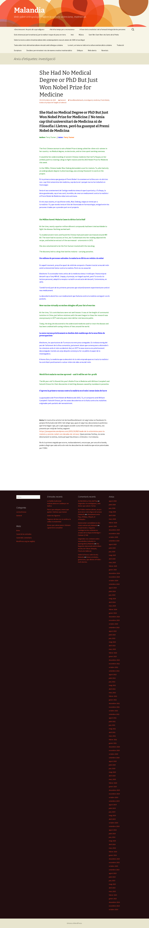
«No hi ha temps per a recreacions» (62, 29)
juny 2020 (112, 768)
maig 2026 (112, 512)
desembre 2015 (114, 859)
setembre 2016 (114, 826)
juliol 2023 (112, 635)
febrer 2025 (113, 566)
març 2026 (112, 519)
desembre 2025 (114, 530)
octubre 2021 (113, 711)
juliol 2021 (112, 721)
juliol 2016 (112, 833)
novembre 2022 (114, 664)
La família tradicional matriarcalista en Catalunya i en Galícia (58, 503)
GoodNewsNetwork (76, 100)
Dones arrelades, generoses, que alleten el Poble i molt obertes (89, 559)
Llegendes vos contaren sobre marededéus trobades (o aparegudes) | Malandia (88, 541)
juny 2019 (112, 812)
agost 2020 (113, 761)
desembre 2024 (114, 573)
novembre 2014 (114, 906)
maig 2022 (112, 685)
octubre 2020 (113, 754)
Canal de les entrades (23, 534)
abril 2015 (112, 888)
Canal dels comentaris (24, 538)
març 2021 (112, 736)
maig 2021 (112, 729)
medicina (96, 100)
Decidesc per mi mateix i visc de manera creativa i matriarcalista (49, 50)
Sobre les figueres (53, 515)
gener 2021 (113, 743)
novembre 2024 (114, 577)
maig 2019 (112, 815)
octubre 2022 (113, 667)
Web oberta (92, 50)
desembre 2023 (114, 617)
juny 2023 (112, 638)
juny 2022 (112, 682)
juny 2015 (112, 880)
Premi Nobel (105, 100)
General (63, 100)
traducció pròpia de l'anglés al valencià (52, 102)
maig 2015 (112, 884)
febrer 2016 (113, 852)
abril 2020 (112, 776)
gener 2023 (113, 656)
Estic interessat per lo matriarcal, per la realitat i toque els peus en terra (40, 35)
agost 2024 (113, 588)
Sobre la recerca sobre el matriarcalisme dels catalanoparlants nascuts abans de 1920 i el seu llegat (49, 40)
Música (81, 35)
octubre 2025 (113, 537)
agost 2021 (113, 718)
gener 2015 (113, 899)
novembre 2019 (114, 794)
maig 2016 (112, 841)
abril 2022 (112, 689)
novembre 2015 (114, 862)
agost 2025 (113, 544)
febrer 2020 (113, 783)
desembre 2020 (114, 747)
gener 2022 (113, 700)
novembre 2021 (114, 707)
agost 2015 (113, 873)
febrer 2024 (113, 609)
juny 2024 (112, 595)
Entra (18, 530)
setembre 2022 (114, 671)
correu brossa (21, 512)
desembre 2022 (114, 660)
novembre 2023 (114, 620)
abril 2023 (112, 646)
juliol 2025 (112, 548)
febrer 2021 (113, 740)
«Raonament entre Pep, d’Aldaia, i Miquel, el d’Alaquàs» (89, 516)
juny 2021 (112, 725)
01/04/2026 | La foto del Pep (87, 501)
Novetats (104, 50)
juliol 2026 (112, 505)
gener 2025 (113, 570)
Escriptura (17, 50)
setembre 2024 (114, 584)
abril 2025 (112, 559)
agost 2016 (113, 830)
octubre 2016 (113, 823)
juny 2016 (112, 837)
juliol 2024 (112, 591)
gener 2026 (113, 526)
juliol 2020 (112, 765)
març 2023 (112, 649)
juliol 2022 (112, 678)
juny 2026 (112, 508)
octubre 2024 (113, 580)
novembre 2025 (114, 533)
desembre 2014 (114, 902)
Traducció (120, 45)
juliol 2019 (112, 808)
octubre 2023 (113, 624)
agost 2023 (113, 631)
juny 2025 (112, 552)
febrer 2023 (113, 653)
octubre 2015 (113, 866)
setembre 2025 (114, 541)
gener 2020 (113, 786)
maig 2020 (112, 772)
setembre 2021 (114, 714)
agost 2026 (113, 501)
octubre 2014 (113, 909)
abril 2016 (112, 844)
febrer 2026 (113, 523)
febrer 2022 (113, 696)
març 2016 (112, 848)
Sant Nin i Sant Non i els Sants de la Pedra (104, 35)
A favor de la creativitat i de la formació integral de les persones (102, 29)
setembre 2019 (114, 801)
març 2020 (112, 779)
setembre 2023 (114, 627)
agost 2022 (113, 674)
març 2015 (112, 891)
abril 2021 (112, 732)
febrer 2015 (113, 895)
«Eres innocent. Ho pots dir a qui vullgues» (29, 29)
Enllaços (80, 50)
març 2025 (112, 562)
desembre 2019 (114, 790)
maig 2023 (112, 642)
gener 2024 (113, 613)
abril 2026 (112, 515)
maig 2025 (112, 555)
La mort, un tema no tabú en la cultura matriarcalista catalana (90, 45)
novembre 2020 (114, 750)
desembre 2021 (114, 703)
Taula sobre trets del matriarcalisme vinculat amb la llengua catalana (38, 45)
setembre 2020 (114, 758)
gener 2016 (113, 855)
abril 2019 (112, 819)
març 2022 (112, 693)
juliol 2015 (112, 877)
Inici (72, 35)
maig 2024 (112, 599)
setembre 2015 (114, 870)
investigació (88, 100)
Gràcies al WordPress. (74, 923)
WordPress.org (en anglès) (25, 541)
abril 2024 (112, 602)
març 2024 (112, 606)
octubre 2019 (113, 797)
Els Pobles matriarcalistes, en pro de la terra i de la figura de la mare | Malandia (90, 511)
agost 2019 (113, 805)
